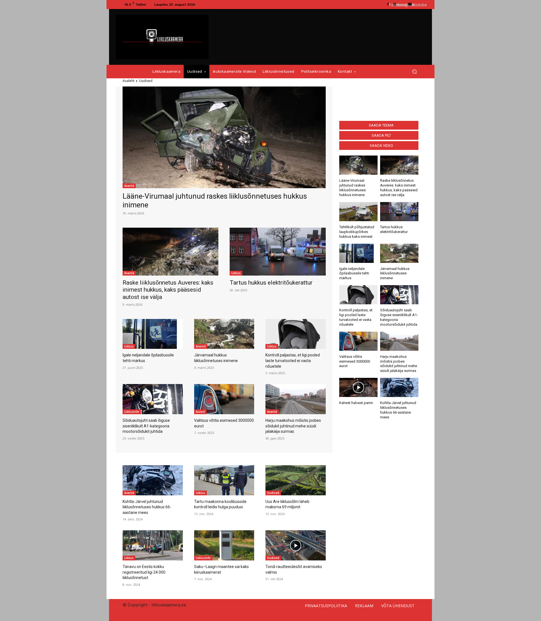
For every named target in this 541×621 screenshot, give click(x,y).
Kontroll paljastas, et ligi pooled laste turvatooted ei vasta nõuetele (292, 360)
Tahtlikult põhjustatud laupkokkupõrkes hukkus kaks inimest (356, 232)
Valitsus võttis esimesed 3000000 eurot (354, 361)
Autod (200, 412)
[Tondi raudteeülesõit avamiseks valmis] (295, 545)
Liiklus (236, 273)
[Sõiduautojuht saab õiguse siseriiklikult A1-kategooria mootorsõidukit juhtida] (153, 399)
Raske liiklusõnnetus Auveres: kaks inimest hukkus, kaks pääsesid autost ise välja (168, 289)
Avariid (129, 186)
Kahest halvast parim (356, 403)
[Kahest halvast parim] (358, 387)
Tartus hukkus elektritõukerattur (271, 282)
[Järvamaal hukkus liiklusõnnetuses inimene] (224, 334)
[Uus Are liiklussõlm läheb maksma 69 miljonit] (295, 480)
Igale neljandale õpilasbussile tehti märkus (354, 273)
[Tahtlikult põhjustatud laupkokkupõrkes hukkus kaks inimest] (358, 211)
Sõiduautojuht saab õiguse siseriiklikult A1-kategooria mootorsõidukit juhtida (146, 426)
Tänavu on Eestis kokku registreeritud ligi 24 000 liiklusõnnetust (144, 572)
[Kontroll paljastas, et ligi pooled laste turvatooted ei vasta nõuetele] (295, 334)
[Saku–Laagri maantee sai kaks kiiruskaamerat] (224, 545)
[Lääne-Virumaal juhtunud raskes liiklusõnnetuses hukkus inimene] (224, 137)
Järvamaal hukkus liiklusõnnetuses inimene (394, 273)
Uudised (273, 493)
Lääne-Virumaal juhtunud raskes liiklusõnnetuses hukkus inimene (352, 187)
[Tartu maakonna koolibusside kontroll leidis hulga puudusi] (224, 480)
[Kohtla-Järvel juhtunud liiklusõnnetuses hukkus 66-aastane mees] (399, 387)
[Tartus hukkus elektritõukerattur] (277, 252)
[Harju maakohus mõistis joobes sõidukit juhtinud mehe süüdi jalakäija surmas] (295, 399)
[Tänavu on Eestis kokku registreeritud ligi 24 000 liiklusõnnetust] (153, 545)
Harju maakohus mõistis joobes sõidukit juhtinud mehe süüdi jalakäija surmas (293, 426)
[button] (414, 71)
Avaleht (128, 80)
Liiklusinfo (131, 412)
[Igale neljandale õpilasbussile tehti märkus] (153, 334)
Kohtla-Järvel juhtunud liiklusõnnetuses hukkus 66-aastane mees (147, 507)
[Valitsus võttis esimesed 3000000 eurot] (224, 399)
